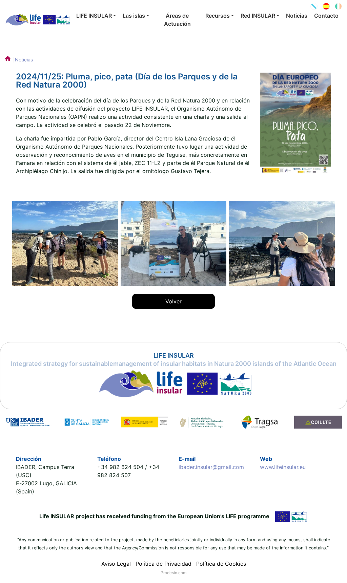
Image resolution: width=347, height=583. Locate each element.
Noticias (296, 15)
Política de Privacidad (163, 563)
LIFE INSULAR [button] (94, 15)
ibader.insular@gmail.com (211, 467)
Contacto (326, 15)
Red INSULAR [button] (258, 15)
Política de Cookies (221, 563)
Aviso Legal (116, 563)
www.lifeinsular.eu (283, 467)
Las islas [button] (134, 15)
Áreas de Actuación (177, 19)
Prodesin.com (173, 572)
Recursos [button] (217, 15)
